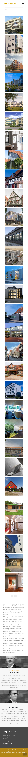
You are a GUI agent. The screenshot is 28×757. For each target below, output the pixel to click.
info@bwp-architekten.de (12, 741)
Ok (24, 754)
